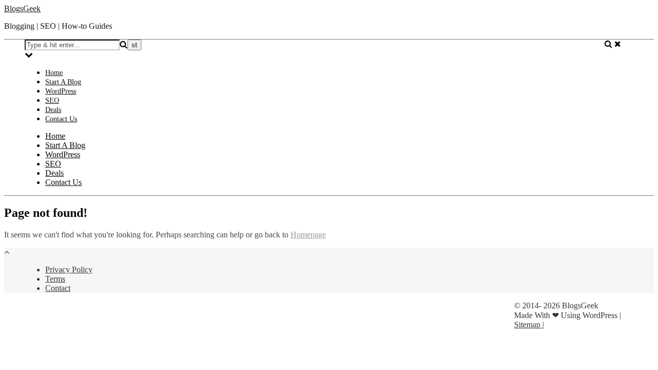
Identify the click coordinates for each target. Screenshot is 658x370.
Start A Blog (63, 82)
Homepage (308, 234)
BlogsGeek (22, 8)
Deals (53, 110)
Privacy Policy (69, 269)
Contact (57, 288)
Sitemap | (529, 324)
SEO (52, 100)
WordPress (60, 91)
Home (54, 73)
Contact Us (61, 119)
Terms (55, 278)
